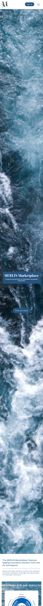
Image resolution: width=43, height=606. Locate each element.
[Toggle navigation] (38, 4)
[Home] (5, 4)
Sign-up (29, 4)
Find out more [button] (21, 310)
